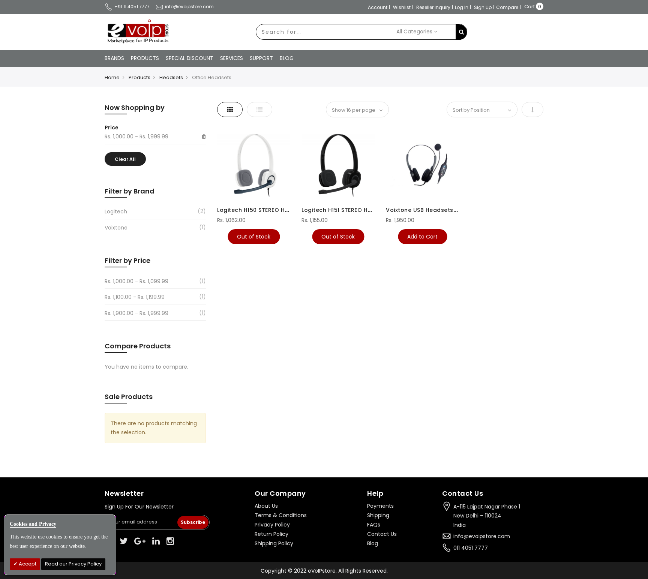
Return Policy (271, 534)
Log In (461, 7)
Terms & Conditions (281, 515)
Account (377, 7)
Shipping (378, 515)
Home (112, 77)
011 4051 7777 (470, 548)
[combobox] (318, 31)
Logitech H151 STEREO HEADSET (345, 210)
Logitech (116, 211)
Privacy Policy (272, 524)
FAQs (373, 524)
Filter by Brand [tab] (129, 191)
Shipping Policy (274, 543)
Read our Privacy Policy (73, 563)
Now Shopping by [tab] (135, 107)
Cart (529, 6)
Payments (380, 506)
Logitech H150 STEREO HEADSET (261, 210)
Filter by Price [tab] (127, 260)
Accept (27, 563)
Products (139, 77)
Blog (372, 543)
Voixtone (116, 227)
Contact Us (382, 534)
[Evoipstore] (136, 32)
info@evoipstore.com (189, 6)
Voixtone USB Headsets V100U (429, 210)
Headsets (171, 77)
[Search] (461, 32)
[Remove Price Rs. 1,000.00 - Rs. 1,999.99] (204, 136)
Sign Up (483, 7)
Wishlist (402, 7)
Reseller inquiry (433, 7)
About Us (266, 506)
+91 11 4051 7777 (132, 6)
